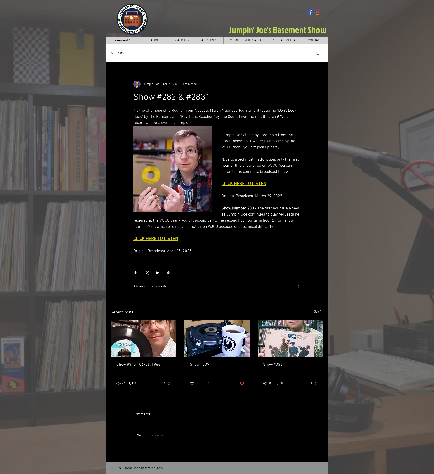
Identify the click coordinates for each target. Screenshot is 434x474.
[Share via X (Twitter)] (146, 272)
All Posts (117, 53)
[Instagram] (317, 12)
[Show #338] (290, 338)
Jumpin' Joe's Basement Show (277, 30)
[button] (317, 53)
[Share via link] (169, 272)
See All (318, 312)
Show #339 (199, 364)
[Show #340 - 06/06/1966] (143, 338)
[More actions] (298, 84)
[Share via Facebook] (135, 272)
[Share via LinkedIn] (158, 272)
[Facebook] (310, 12)
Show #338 (273, 364)
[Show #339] (217, 338)
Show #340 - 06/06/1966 (138, 364)
